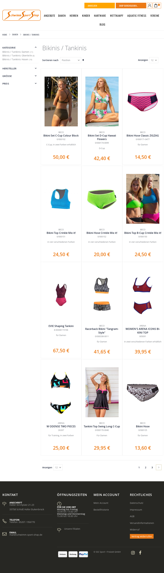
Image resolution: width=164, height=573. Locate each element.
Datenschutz (136, 502)
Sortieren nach (50, 60)
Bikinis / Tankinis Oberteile (18, 55)
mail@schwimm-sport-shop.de (25, 534)
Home (4, 34)
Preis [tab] (5, 83)
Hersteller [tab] (9, 68)
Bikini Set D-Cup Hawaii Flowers (102, 137)
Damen (15, 34)
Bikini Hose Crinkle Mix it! (101, 233)
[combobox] (135, 5)
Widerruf (134, 529)
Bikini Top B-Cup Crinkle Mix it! (142, 233)
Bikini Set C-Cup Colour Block (61, 135)
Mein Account (101, 502)
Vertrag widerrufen (141, 536)
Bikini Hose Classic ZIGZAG (143, 135)
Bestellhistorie (101, 509)
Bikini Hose (143, 426)
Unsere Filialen (72, 528)
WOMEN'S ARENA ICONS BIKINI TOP (143, 330)
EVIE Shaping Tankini (61, 326)
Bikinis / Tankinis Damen (18, 51)
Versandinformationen (142, 523)
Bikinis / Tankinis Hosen (17, 59)
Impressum (136, 509)
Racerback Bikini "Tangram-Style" (102, 330)
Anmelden (92, 5)
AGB (132, 516)
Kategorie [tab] (9, 47)
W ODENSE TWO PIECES (61, 426)
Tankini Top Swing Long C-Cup (102, 426)
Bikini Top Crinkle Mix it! (61, 233)
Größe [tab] (7, 76)
